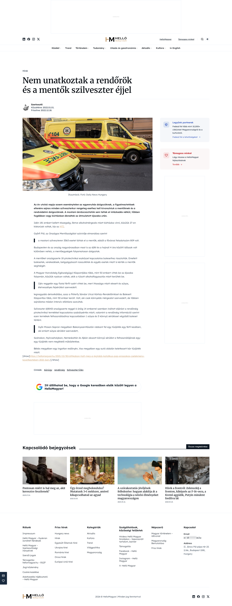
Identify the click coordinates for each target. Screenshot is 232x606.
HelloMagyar (166, 39)
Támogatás (125, 546)
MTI (62, 226)
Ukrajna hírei (61, 547)
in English (175, 48)
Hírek (57, 538)
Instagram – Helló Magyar (128, 559)
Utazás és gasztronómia (123, 48)
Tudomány (98, 48)
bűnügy (48, 370)
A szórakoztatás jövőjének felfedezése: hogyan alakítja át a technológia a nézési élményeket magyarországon (138, 493)
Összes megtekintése (197, 446)
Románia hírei (62, 552)
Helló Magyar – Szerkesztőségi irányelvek (30, 548)
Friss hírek (156, 548)
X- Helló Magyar (127, 565)
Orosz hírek (60, 557)
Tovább (176, 164)
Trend (68, 48)
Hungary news (62, 533)
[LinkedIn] (24, 39)
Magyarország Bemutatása (158, 542)
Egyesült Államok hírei (66, 542)
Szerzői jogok (29, 555)
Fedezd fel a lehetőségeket (185, 137)
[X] (38, 39)
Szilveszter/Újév (75, 370)
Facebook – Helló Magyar (128, 552)
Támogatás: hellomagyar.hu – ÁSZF (34, 561)
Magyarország (94, 552)
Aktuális (146, 48)
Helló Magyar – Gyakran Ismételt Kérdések (35, 539)
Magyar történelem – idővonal (162, 534)
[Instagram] (33, 39)
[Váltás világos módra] (207, 39)
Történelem (81, 48)
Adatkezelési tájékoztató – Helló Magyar (35, 578)
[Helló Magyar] (116, 39)
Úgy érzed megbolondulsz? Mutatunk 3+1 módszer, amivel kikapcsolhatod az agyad (89, 491)
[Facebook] (28, 39)
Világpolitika (93, 547)
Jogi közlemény (30, 567)
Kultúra (160, 48)
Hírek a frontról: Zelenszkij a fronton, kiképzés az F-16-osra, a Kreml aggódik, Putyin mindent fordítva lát (185, 493)
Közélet (55, 48)
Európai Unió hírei (64, 561)
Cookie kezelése (31, 572)
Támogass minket (186, 39)
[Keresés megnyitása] (202, 39)
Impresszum (29, 533)
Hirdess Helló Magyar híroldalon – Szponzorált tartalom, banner (131, 539)
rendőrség (59, 370)
